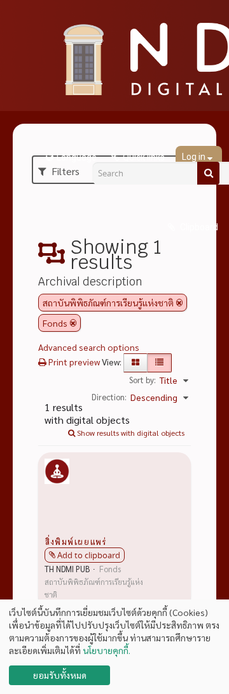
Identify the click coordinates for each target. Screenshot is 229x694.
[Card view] (135, 362)
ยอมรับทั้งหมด (60, 675)
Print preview (73, 361)
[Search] (208, 173)
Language (77, 157)
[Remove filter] (179, 302)
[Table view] (159, 362)
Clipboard (198, 227)
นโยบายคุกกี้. (106, 650)
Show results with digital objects (129, 433)
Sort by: (142, 379)
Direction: (109, 396)
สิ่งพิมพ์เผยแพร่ (75, 541)
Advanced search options (88, 347)
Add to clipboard (88, 555)
